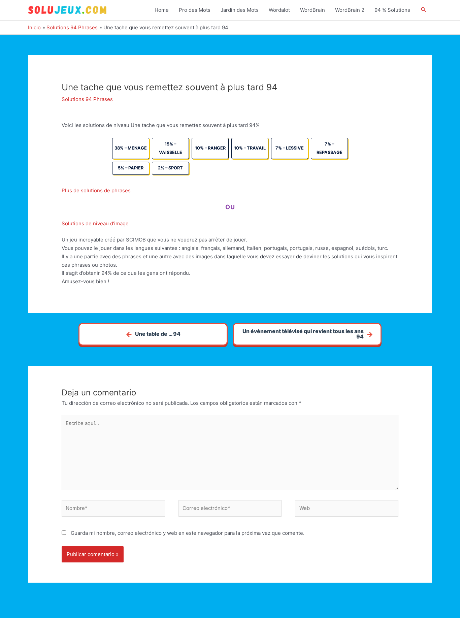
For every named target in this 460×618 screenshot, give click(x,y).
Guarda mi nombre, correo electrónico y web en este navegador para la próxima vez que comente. (187, 533)
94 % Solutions (392, 10)
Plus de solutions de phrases (96, 190)
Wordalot (279, 10)
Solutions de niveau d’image (95, 223)
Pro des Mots (194, 10)
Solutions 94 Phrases (87, 99)
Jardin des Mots (240, 10)
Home (162, 10)
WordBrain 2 (349, 10)
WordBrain (312, 10)
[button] (423, 10)
